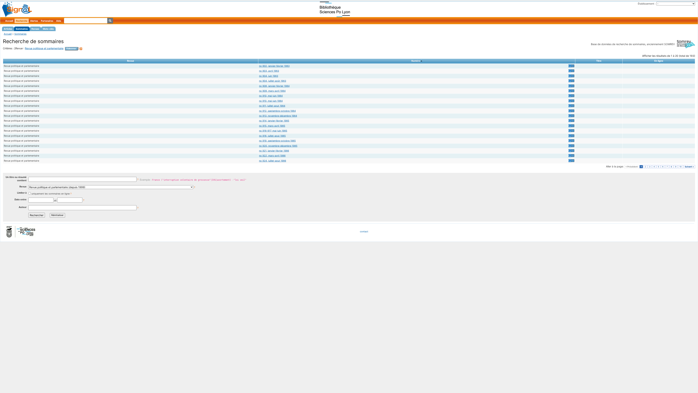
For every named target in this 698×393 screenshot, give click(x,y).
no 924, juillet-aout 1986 (272, 160)
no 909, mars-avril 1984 (272, 91)
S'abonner (71, 48)
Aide (58, 20)
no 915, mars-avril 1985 (272, 125)
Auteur (23, 207)
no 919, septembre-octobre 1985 (277, 140)
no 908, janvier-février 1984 (274, 86)
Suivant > (689, 166)
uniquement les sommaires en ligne (50, 193)
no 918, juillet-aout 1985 (272, 135)
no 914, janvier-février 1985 (274, 120)
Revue (23, 186)
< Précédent (631, 166)
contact (364, 231)
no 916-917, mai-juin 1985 (273, 130)
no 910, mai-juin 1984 (271, 95)
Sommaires (22, 28)
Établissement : (647, 3)
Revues (35, 28)
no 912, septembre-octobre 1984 (277, 111)
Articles (8, 28)
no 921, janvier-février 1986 (274, 150)
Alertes (34, 20)
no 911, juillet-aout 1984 (272, 105)
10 (680, 166)
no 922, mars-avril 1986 (272, 155)
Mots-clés (48, 28)
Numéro (415, 60)
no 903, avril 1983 (269, 71)
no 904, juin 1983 (268, 76)
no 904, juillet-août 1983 (272, 81)
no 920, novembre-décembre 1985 (278, 145)
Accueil (9, 20)
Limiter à (22, 192)
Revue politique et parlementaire (44, 48)
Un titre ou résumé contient (16, 179)
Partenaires (47, 20)
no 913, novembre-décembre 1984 (278, 115)
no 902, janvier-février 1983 (274, 66)
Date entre (21, 199)
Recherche (21, 20)
